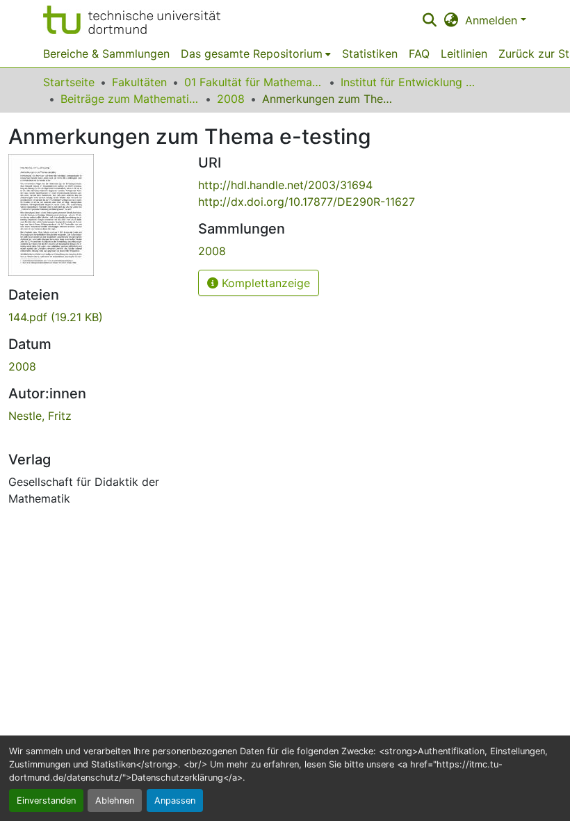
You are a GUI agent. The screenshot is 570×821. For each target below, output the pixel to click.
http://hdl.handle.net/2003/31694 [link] (285, 185)
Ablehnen (114, 800)
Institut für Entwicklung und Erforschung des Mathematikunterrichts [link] (410, 82)
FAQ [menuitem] (419, 53)
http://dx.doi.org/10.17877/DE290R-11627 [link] (306, 202)
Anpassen (174, 800)
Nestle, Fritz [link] (40, 416)
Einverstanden (46, 800)
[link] (94, 317)
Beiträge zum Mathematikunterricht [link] (130, 99)
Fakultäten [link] (139, 82)
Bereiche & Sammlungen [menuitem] (106, 53)
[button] (131, 20)
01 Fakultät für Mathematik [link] (253, 82)
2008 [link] (231, 99)
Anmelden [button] (493, 20)
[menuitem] (256, 53)
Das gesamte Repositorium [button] (252, 53)
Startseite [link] (69, 82)
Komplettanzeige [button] (264, 283)
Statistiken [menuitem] (370, 53)
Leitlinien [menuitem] (464, 53)
